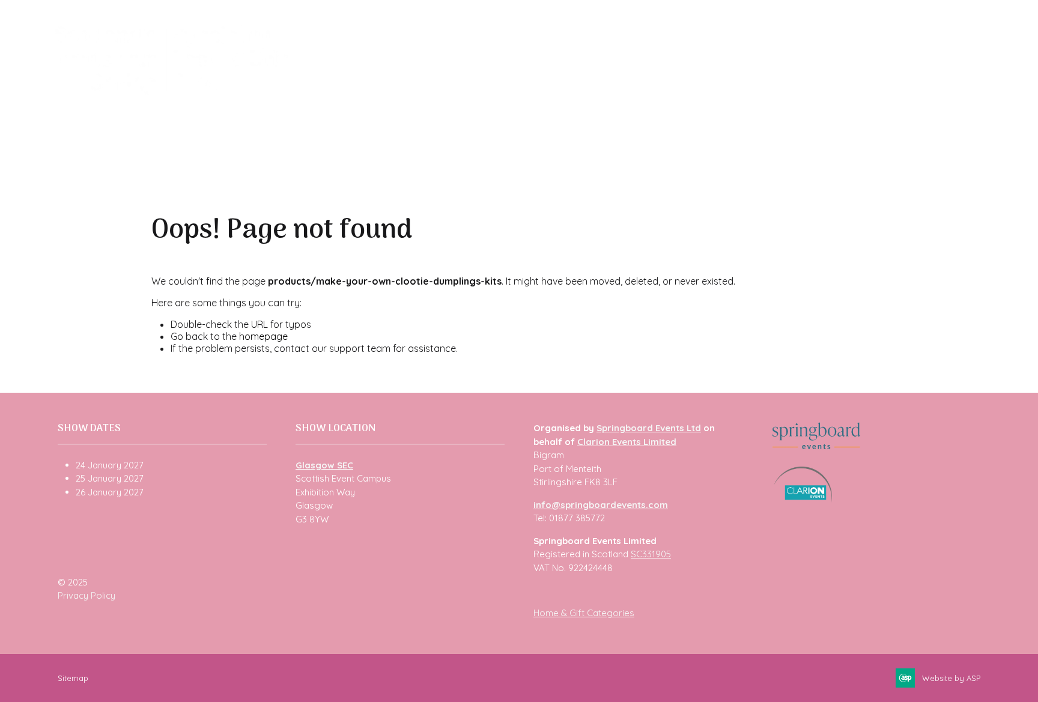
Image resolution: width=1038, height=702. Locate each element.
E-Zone (738, 90)
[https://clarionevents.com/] (803, 499)
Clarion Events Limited (626, 441)
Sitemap (73, 678)
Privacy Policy (86, 595)
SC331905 (651, 554)
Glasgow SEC (324, 465)
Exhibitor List (448, 90)
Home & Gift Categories (583, 613)
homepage (263, 336)
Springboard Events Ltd (648, 428)
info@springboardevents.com (600, 504)
